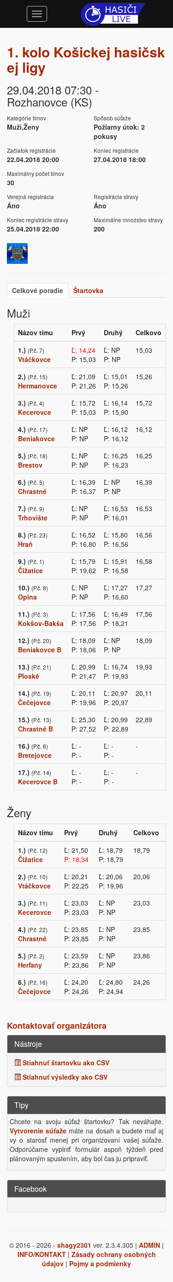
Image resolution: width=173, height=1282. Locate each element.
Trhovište (33, 517)
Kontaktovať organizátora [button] (57, 1025)
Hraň (25, 544)
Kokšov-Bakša (41, 623)
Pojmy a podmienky (100, 1263)
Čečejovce (34, 702)
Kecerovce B (38, 781)
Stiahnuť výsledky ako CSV (64, 1077)
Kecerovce (34, 412)
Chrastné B (35, 728)
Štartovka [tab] (88, 290)
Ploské (28, 676)
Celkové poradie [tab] (37, 290)
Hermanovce (37, 385)
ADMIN (149, 1245)
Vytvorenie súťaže (38, 1130)
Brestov (30, 464)
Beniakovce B (39, 649)
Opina (27, 596)
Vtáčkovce (34, 359)
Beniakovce (36, 438)
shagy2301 (74, 1245)
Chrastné (32, 491)
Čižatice (30, 570)
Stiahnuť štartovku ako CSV (65, 1062)
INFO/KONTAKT (42, 1254)
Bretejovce (35, 755)
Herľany (30, 964)
